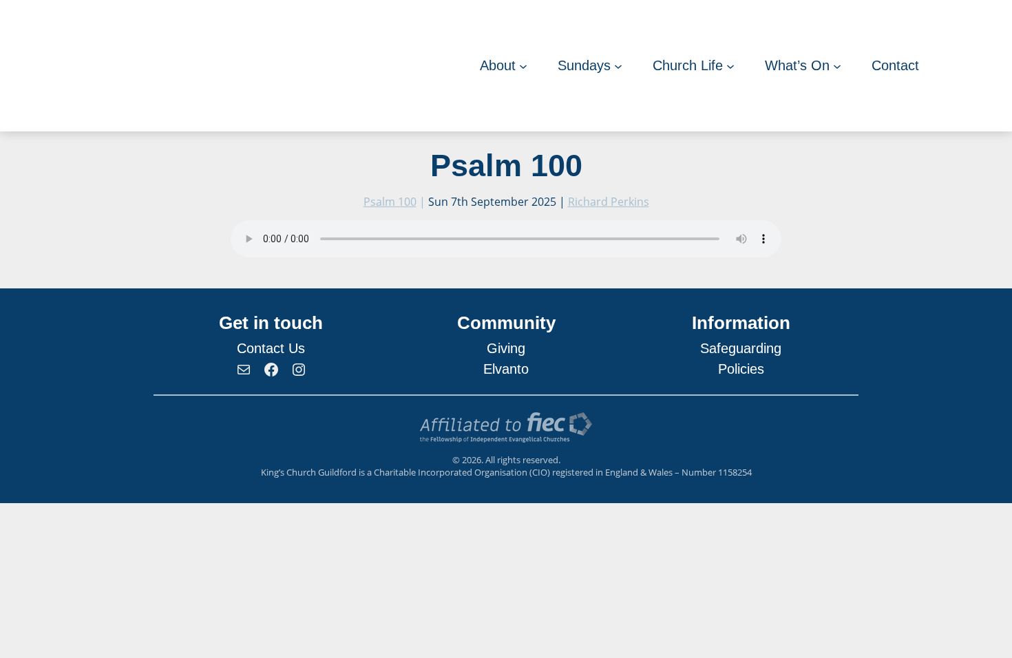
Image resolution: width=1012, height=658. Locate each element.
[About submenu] (523, 66)
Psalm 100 (390, 201)
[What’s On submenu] (837, 66)
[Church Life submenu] (730, 66)
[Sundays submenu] (618, 66)
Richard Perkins (608, 201)
